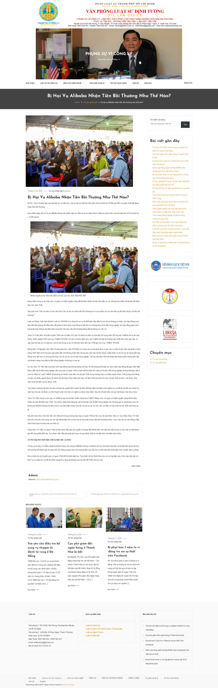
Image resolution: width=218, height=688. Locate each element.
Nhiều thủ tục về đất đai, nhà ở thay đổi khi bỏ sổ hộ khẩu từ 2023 (53, 495)
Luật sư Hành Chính (94, 632)
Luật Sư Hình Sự (93, 625)
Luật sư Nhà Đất (93, 636)
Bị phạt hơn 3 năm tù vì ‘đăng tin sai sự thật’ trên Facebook (124, 551)
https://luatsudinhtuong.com (47, 479)
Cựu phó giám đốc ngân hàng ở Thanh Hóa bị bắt (81, 547)
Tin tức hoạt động (118, 83)
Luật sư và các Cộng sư (51, 678)
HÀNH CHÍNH (133, 678)
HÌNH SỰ (92, 678)
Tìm (185, 124)
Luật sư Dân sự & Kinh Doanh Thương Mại (104, 629)
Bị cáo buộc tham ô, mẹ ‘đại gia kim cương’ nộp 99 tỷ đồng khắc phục (166, 662)
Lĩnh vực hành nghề (72, 83)
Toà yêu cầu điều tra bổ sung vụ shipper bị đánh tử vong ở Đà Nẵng (167, 628)
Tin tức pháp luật (56, 191)
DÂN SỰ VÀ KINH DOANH (112, 678)
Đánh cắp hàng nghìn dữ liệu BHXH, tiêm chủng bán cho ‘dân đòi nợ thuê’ (167, 652)
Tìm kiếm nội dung (157, 120)
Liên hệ (135, 83)
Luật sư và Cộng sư (49, 83)
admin (67, 191)
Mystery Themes (68, 685)
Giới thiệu (30, 83)
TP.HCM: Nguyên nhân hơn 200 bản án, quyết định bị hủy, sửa (114, 494)
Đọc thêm (32, 590)
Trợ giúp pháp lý (97, 83)
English (148, 83)
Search (187, 83)
